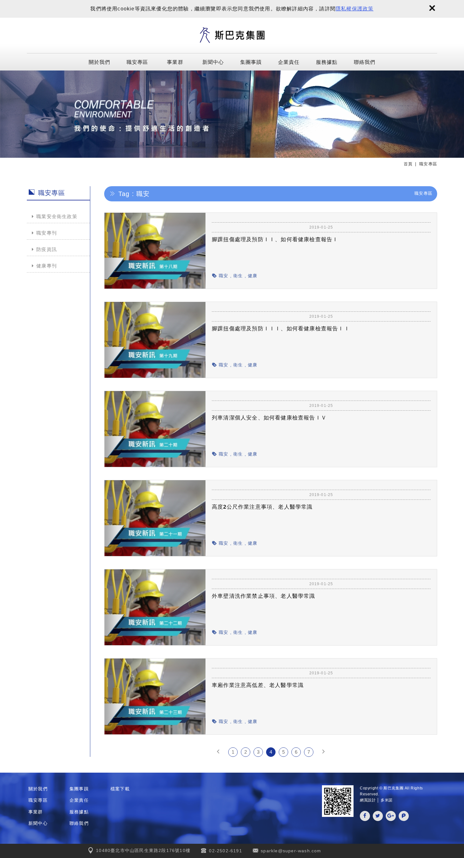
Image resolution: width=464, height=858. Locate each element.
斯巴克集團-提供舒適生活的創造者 (232, 35)
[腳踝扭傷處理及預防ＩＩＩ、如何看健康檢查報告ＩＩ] (321, 345)
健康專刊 (46, 265)
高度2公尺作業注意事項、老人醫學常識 (262, 507)
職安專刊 (46, 233)
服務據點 (327, 61)
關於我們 (99, 61)
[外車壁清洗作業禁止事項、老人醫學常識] (321, 612)
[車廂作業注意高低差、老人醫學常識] (321, 701)
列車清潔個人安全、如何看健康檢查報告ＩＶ (269, 418)
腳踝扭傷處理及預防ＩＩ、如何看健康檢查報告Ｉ (275, 239)
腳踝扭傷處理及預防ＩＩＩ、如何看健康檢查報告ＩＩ (281, 329)
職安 (223, 275)
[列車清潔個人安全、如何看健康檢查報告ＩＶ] (321, 434)
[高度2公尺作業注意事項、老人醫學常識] (321, 523)
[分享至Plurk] (404, 816)
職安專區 (137, 61)
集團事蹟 (251, 61)
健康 (252, 275)
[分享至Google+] (391, 816)
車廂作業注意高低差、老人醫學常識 (258, 685)
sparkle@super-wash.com (291, 850)
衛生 (238, 275)
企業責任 (289, 61)
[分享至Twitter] (378, 816)
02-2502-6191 (225, 850)
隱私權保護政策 (354, 8)
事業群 (175, 61)
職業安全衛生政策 (56, 216)
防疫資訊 (46, 249)
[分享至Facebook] (365, 816)
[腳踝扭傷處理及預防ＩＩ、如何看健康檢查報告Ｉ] (321, 256)
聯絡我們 (365, 61)
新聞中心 (213, 61)
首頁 (408, 164)
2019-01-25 (321, 227)
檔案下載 (120, 788)
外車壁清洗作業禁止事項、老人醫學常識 (263, 596)
